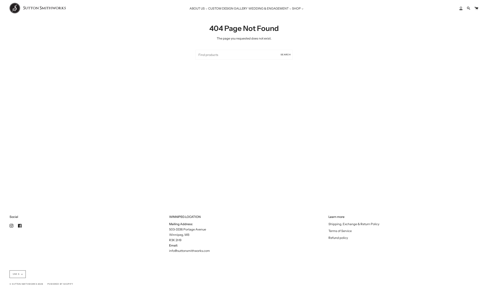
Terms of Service (340, 231)
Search (286, 54)
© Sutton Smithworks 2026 (26, 284)
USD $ (16, 274)
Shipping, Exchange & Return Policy (353, 224)
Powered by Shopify (60, 284)
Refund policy (338, 238)
